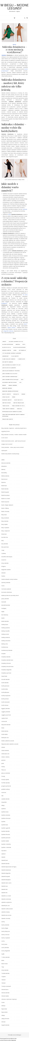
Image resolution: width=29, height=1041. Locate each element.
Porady (3, 776)
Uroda (2, 1002)
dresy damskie (5, 563)
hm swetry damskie (7, 361)
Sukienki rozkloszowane (7, 908)
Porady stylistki (5, 779)
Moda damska (4, 731)
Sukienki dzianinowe (6, 870)
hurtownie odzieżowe (6, 592)
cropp (2, 550)
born (15, 350)
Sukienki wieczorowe (6, 915)
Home (2, 585)
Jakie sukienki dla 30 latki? (9, 373)
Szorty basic (4, 944)
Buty (2, 540)
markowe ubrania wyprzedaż (10, 391)
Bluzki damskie (4, 488)
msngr (23, 394)
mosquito (16, 394)
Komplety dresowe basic (7, 666)
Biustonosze (4, 479)
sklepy (3, 805)
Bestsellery (4, 472)
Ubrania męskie (5, 996)
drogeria (3, 566)
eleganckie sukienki (5, 569)
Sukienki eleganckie (5, 873)
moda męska (4, 734)
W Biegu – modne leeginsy (14, 7)
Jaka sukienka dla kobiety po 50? (11, 364)
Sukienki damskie (5, 863)
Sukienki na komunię (6, 899)
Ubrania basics (4, 989)
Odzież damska (5, 750)
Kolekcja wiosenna (5, 640)
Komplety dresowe (6, 663)
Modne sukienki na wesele (7, 740)
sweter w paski (6, 402)
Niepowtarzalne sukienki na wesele (9, 744)
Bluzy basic (4, 514)
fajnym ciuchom (11, 327)
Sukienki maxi (4, 886)
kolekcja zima (4, 644)
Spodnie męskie (5, 841)
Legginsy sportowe (6, 715)
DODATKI (3, 560)
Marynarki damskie (5, 724)
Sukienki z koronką (5, 918)
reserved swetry (7, 399)
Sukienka (3, 55)
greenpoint (5, 356)
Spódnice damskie (5, 815)
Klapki (2, 611)
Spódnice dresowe (5, 818)
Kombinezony (4, 647)
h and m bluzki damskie (8, 359)
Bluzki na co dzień (5, 498)
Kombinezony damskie (6, 650)
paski (9, 214)
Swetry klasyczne (5, 931)
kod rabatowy (4, 614)
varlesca (19, 408)
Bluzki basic (4, 485)
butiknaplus (22, 350)
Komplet (3, 653)
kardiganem (4, 303)
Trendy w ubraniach (6, 986)
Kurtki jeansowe (5, 686)
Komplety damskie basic (7, 660)
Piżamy (3, 766)
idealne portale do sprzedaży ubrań (10, 595)
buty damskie (4, 543)
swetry (3, 921)
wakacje (3, 1005)
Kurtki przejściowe (5, 695)
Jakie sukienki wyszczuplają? (10, 379)
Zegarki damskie (5, 1025)
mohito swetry (6, 394)
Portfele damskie (5, 782)
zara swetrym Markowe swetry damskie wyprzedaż (13, 415)
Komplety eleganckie (6, 669)
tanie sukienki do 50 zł (18, 405)
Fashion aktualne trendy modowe (9, 579)
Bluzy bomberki (5, 518)
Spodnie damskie (5, 831)
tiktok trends (4, 963)
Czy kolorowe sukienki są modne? (11, 353)
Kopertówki (4, 676)
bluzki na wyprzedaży (20, 347)
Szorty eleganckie (5, 950)
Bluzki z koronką (5, 511)
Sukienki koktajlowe (6, 879)
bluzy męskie (4, 524)
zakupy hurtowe (5, 1018)
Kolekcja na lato (5, 634)
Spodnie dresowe (5, 834)
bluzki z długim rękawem (7, 505)
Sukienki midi (4, 889)
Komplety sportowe (6, 673)
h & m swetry (15, 356)
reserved (3, 792)
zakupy (3, 1015)
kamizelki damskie (5, 605)
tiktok (2, 960)
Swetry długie (4, 928)
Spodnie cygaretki (5, 828)
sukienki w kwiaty (5, 912)
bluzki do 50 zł (6, 347)
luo (20, 382)
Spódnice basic (5, 812)
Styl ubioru (3, 850)
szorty (3, 941)
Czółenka (3, 553)
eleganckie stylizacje (8, 331)
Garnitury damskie (5, 582)
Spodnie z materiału (6, 847)
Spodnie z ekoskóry (6, 844)
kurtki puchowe (5, 698)
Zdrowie (3, 1021)
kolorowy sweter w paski (9, 382)
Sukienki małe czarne (6, 883)
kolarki (2, 618)
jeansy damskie (5, 598)
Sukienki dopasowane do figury (8, 866)
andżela (18, 344)
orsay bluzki (6, 397)
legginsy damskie (5, 708)
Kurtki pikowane (5, 692)
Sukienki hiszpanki (5, 876)
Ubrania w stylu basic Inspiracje (9, 999)
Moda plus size (5, 737)
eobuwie (3, 572)
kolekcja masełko (5, 631)
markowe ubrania (7, 388)
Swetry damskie (5, 925)
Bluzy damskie (4, 521)
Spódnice (3, 808)
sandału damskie (5, 799)
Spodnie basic (4, 824)
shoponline (4, 802)
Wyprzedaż (4, 1009)
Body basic (4, 534)
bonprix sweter (6, 350)
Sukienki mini (4, 892)
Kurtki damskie (5, 682)
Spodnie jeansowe (5, 837)
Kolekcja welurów (5, 637)
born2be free (4, 537)
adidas (3, 459)
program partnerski (6, 786)
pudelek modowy (5, 789)
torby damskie (4, 970)
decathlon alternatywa (6, 556)
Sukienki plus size (5, 905)
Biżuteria (3, 482)
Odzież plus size (5, 753)
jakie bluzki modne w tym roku (11, 370)
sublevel (3, 853)
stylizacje (25, 209)
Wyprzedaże (4, 1012)
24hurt (4, 341)
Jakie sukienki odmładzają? (9, 376)
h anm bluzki (21, 359)
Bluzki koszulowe (5, 495)
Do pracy (25, 294)
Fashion (3, 576)
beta (24, 344)
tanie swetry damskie (8, 408)
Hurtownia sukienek (6, 589)
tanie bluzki (5, 405)
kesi (22, 379)
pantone (3, 760)
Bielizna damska (5, 476)
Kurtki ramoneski (5, 702)
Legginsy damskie (5, 711)
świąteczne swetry (7, 419)
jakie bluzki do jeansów (9, 367)
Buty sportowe (5, 547)
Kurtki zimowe (4, 705)
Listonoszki (4, 721)
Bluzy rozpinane (5, 527)
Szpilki (2, 954)
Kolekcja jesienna (5, 627)
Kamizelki (3, 602)
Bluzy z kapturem (5, 530)
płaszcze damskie (5, 773)
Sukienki (3, 857)
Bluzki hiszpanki (5, 492)
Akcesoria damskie (5, 463)
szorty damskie (5, 947)
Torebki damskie (5, 973)
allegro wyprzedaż (7, 344)
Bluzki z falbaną (5, 508)
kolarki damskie (5, 621)
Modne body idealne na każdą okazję (10, 453)
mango (4, 385)
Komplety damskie (5, 656)
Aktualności (4, 466)
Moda (14, 44)
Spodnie (3, 821)
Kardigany (3, 608)
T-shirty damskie (5, 957)
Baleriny (3, 469)
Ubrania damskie (5, 992)
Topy (2, 967)
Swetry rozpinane (5, 937)
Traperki (3, 976)
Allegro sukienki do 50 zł (16, 341)
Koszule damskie (5, 679)
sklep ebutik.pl (18, 399)
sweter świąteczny (18, 402)
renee (13, 397)
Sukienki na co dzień (6, 895)
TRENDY (3, 979)
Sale (2, 795)
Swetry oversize (5, 934)
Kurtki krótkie (4, 689)
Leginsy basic (4, 718)
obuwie (3, 747)
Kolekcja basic (4, 624)
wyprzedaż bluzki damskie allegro (12, 411)
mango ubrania (13, 385)
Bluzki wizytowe (5, 501)
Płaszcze (3, 770)
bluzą (25, 324)
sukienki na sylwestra (6, 902)
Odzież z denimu (5, 757)
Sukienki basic (4, 860)
